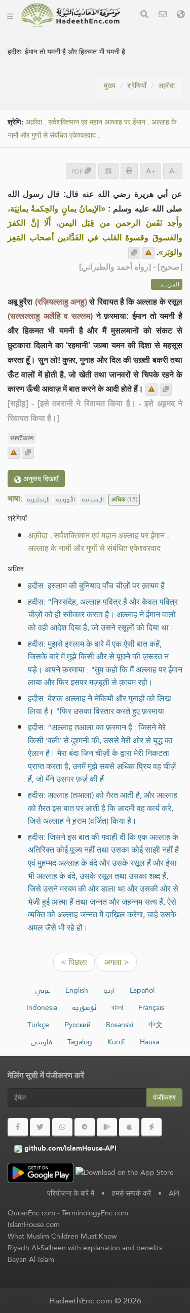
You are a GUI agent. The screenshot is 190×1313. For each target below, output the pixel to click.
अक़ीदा (166, 85)
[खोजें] (144, 15)
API (174, 1193)
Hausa (149, 1041)
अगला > (116, 962)
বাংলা (117, 1007)
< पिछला (74, 962)
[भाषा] (181, 15)
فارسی (41, 1041)
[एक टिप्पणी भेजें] (148, 253)
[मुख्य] (10, 15)
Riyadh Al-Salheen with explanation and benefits (85, 1247)
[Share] (108, 171)
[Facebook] (18, 1127)
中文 (155, 1024)
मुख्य (110, 85)
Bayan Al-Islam (31, 1259)
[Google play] (107, 1127)
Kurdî (116, 1041)
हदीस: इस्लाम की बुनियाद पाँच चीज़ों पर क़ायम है (96, 585)
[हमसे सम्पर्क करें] (163, 15)
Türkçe (38, 1024)
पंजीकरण (164, 1097)
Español (142, 990)
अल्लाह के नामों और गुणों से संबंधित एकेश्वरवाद (92, 129)
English (76, 990)
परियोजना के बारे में (70, 1193)
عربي (42, 990)
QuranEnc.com (31, 1212)
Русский (77, 1024)
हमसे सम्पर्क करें (131, 1193)
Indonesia (41, 1007)
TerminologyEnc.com (95, 1212)
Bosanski (119, 1024)
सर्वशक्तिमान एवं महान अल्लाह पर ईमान (96, 122)
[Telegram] (84, 1127)
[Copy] (134, 253)
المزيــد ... (166, 284)
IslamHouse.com (34, 1224)
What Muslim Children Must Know (62, 1236)
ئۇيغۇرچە (84, 1007)
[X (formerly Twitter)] (40, 1127)
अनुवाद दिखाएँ (39, 478)
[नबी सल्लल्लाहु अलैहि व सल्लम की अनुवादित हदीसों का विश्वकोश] (70, 15)
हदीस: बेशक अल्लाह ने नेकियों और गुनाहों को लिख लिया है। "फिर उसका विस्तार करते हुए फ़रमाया (99, 705)
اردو (109, 990)
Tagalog (79, 1041)
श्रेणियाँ (136, 85)
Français (151, 1007)
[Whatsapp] (62, 1127)
